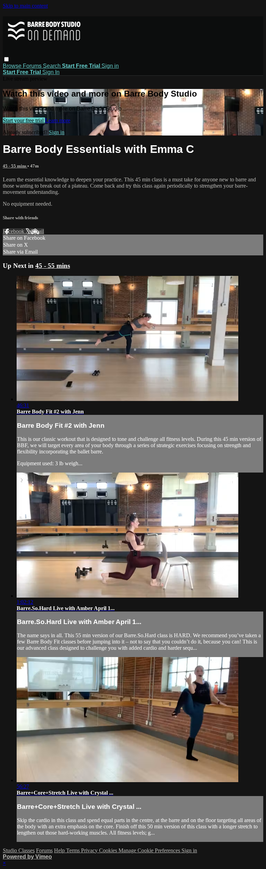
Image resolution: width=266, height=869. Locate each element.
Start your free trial (24, 120)
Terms (73, 850)
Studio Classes (19, 850)
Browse (13, 66)
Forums (33, 66)
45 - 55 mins (15, 166)
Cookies (108, 850)
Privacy (90, 850)
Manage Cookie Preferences (149, 850)
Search (52, 66)
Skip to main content (25, 6)
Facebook (14, 231)
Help (60, 850)
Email (37, 231)
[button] (6, 59)
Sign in (110, 66)
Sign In (51, 72)
